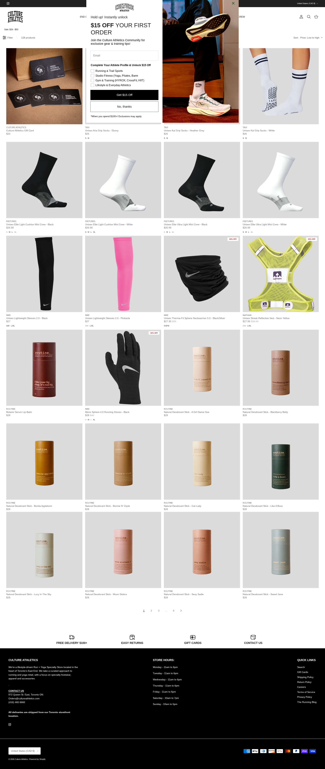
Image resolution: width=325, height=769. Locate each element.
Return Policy (304, 682)
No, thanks (124, 109)
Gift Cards (302, 672)
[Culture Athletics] (15, 17)
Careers (301, 687)
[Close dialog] (233, 5)
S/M (7, 326)
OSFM (166, 326)
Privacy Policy (304, 697)
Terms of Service (306, 692)
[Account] (300, 17)
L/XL (13, 326)
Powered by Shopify (37, 759)
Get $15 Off (124, 97)
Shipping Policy (305, 677)
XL (15, 232)
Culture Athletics (21, 759)
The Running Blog (307, 702)
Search (301, 667)
